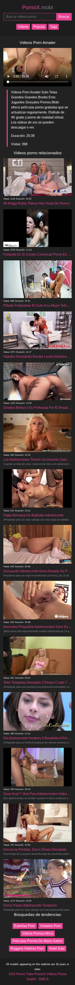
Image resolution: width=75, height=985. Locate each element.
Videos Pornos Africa (37, 933)
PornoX (37, 7)
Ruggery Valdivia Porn (27, 948)
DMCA (44, 979)
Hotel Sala (57, 948)
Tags (53, 26)
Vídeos (23, 26)
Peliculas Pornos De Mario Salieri (37, 941)
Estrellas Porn (24, 926)
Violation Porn (50, 926)
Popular (39, 26)
